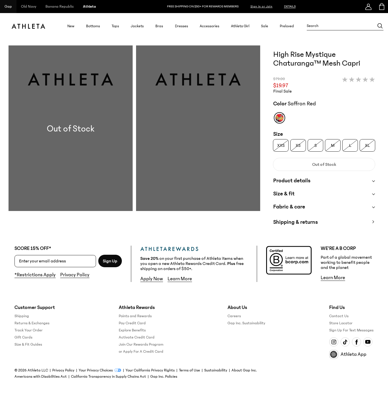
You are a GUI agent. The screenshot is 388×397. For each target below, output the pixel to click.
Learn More (180, 279)
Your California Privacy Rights (150, 370)
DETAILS (290, 6)
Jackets (137, 26)
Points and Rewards (135, 316)
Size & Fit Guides (28, 344)
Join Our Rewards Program (141, 344)
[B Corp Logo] (289, 260)
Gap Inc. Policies (163, 376)
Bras (159, 26)
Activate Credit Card (137, 337)
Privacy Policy (74, 275)
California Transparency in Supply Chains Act (108, 376)
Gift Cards (23, 337)
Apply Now (151, 279)
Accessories (209, 26)
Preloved (287, 26)
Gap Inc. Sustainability (246, 323)
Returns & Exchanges (31, 323)
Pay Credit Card (132, 323)
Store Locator (340, 323)
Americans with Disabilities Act (40, 376)
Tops (115, 26)
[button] (134, 141)
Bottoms (93, 26)
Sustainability (215, 370)
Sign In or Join (262, 6)
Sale (264, 26)
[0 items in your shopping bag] (381, 6)
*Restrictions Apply (35, 275)
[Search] (380, 25)
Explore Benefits (132, 330)
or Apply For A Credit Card (141, 351)
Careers (234, 316)
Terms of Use (189, 370)
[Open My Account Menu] (368, 6)
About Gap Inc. (244, 370)
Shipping (21, 316)
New (70, 26)
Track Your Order (28, 330)
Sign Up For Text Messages (351, 330)
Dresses (181, 26)
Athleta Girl (240, 26)
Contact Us (339, 316)
